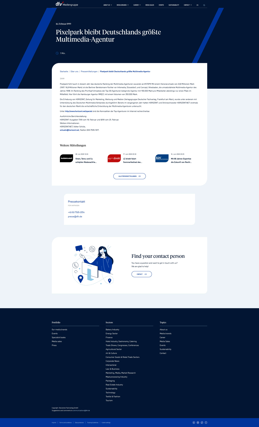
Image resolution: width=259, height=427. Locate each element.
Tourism (109, 400)
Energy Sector (112, 333)
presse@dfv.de (75, 216)
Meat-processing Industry (116, 376)
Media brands (165, 333)
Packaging (110, 380)
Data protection (79, 422)
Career (162, 337)
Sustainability (111, 388)
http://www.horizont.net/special (78, 111)
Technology (110, 392)
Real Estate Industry (114, 384)
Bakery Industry (112, 329)
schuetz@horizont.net (69, 129)
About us (163, 329)
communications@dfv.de (81, 410)
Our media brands (59, 329)
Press (54, 345)
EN (197, 5)
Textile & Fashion (113, 396)
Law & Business (112, 368)
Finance (109, 337)
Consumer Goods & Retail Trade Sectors (122, 356)
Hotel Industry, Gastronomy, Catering (121, 341)
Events (55, 333)
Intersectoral (111, 364)
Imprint (54, 422)
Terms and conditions (65, 422)
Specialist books (59, 337)
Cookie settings (106, 422)
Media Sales (165, 341)
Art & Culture (111, 353)
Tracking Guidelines (92, 422)
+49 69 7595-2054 (76, 212)
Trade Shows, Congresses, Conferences (122, 345)
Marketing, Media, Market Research (121, 372)
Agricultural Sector (114, 349)
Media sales (57, 341)
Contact (163, 353)
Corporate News (112, 360)
